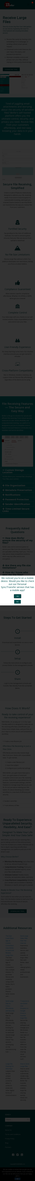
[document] (17, 590)
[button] (32, 2)
